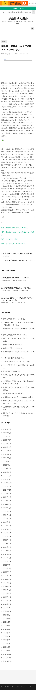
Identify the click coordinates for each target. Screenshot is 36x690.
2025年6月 (7, 461)
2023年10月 (7, 533)
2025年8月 (7, 454)
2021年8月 (7, 626)
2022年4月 (7, 597)
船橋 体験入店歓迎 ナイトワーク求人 (14, 227)
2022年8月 (7, 583)
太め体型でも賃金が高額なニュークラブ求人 (16, 288)
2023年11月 (7, 529)
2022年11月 (7, 572)
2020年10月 (7, 661)
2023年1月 (7, 565)
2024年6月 (7, 504)
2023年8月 (7, 540)
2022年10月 (7, 576)
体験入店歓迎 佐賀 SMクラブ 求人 (14, 319)
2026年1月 (6, 436)
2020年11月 (7, 658)
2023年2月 (7, 561)
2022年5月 (7, 593)
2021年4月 (7, 640)
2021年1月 (6, 651)
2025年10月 (7, 447)
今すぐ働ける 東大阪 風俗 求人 (13, 358)
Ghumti (19, 687)
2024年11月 (7, 486)
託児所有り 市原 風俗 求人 (12, 371)
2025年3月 (7, 472)
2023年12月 (7, 526)
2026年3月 (7, 429)
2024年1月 (7, 522)
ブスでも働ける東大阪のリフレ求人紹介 (16, 361)
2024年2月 (7, 518)
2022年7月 (7, 586)
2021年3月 (7, 643)
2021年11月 (7, 615)
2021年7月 (7, 629)
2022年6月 (7, 590)
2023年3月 (7, 558)
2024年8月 (7, 497)
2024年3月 (7, 515)
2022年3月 (7, 601)
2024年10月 (7, 490)
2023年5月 (7, 551)
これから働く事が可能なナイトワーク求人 (15, 278)
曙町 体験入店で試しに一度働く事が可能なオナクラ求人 (18, 255)
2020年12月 (7, 654)
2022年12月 (7, 568)
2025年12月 (7, 440)
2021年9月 (7, 622)
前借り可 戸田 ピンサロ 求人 (12, 348)
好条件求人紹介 (18, 18)
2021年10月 (7, 618)
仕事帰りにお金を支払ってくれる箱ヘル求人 (18, 397)
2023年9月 (7, 536)
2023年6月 (7, 547)
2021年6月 (6, 633)
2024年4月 (7, 511)
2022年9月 (7, 579)
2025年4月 (7, 468)
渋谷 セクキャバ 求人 (9, 239)
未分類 (4, 41)
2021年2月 (7, 647)
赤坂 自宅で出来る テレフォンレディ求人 (19, 260)
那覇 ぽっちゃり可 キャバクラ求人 (13, 244)
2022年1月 (7, 608)
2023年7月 (7, 543)
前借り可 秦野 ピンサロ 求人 (12, 344)
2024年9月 (7, 493)
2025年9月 (7, 451)
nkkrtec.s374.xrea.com (22, 54)
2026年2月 (7, 433)
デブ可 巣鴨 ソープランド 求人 (13, 393)
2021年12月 (7, 611)
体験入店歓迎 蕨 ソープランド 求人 (14, 335)
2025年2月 (7, 476)
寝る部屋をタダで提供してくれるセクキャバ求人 (16, 12)
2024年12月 (7, 483)
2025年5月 (7, 465)
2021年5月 (6, 636)
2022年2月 (7, 604)
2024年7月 (7, 501)
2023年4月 (7, 554)
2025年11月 (7, 444)
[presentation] (33, 13)
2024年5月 (7, 508)
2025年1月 (6, 479)
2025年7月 (7, 458)
